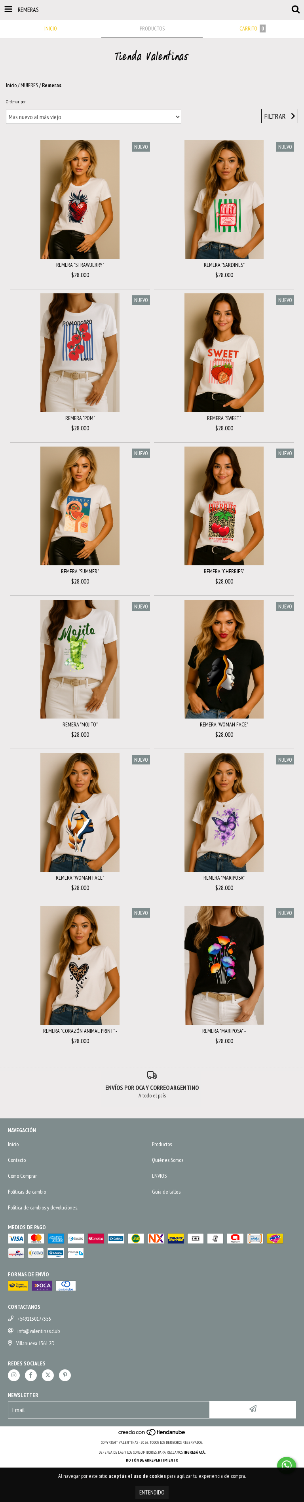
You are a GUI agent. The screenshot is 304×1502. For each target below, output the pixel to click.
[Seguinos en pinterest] (65, 1375)
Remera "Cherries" (224, 571)
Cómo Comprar (22, 1175)
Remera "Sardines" (224, 264)
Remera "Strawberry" (80, 264)
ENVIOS (159, 1175)
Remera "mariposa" (224, 877)
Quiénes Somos (167, 1160)
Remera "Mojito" (80, 724)
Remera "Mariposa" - (224, 1030)
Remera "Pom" (80, 418)
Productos (162, 1144)
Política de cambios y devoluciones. (43, 1207)
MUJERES (29, 85)
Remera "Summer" (80, 571)
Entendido (152, 1492)
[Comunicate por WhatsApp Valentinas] (286, 1465)
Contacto (17, 1160)
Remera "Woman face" (224, 724)
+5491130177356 (34, 1318)
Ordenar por (16, 102)
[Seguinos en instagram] (14, 1375)
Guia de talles (166, 1191)
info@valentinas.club (38, 1331)
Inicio (11, 85)
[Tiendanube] (152, 1434)
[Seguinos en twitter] (48, 1375)
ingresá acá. (195, 1452)
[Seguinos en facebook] (31, 1375)
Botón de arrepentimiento (152, 1460)
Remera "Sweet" (224, 418)
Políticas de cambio (27, 1191)
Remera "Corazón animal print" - (80, 1030)
